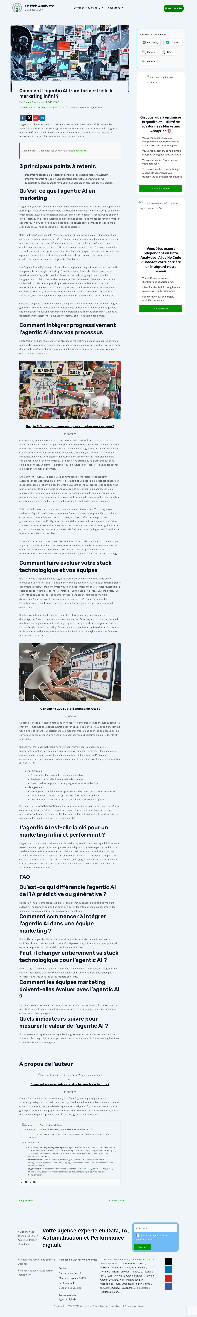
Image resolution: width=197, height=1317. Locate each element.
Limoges (125, 1271)
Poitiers (135, 1271)
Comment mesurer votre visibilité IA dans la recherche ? (70, 1084)
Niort (102, 1275)
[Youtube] (26, 1182)
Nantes (115, 1267)
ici (116, 553)
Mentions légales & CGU (72, 1278)
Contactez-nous (160, 188)
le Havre (115, 1283)
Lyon (142, 1263)
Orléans (118, 1275)
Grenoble (149, 1275)
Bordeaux (125, 1267)
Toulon (138, 1283)
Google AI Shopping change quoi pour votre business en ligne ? (70, 426)
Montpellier (132, 1279)
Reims (146, 1283)
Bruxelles (106, 1292)
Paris (136, 1263)
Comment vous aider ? (87, 7)
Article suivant (118, 1200)
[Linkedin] (22, 1182)
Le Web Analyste (39, 6)
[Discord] (34, 1182)
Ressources (113, 7)
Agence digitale (67, 1299)
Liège (115, 1292)
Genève (116, 1288)
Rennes (138, 1275)
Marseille (105, 1283)
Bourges (128, 1275)
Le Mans (113, 1279)
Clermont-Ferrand (109, 1271)
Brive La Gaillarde (122, 1263)
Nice (122, 1279)
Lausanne (127, 1288)
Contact (63, 1268)
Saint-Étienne (139, 1267)
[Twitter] (30, 1182)
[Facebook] (168, 1286)
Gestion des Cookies (70, 1287)
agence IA (81, 150)
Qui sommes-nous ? (70, 1273)
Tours (109, 1275)
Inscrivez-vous (161, 308)
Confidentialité (67, 1282)
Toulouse (104, 1267)
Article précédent (23, 1200)
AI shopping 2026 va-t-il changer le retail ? (70, 708)
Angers (104, 1279)
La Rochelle (147, 1271)
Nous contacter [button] (173, 8)
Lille (141, 1279)
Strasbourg (128, 1283)
